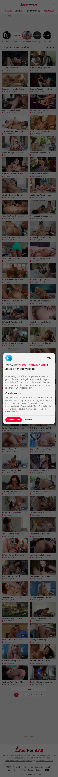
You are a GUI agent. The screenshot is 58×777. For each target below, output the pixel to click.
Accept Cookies (13, 419)
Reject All (28, 419)
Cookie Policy (11, 411)
